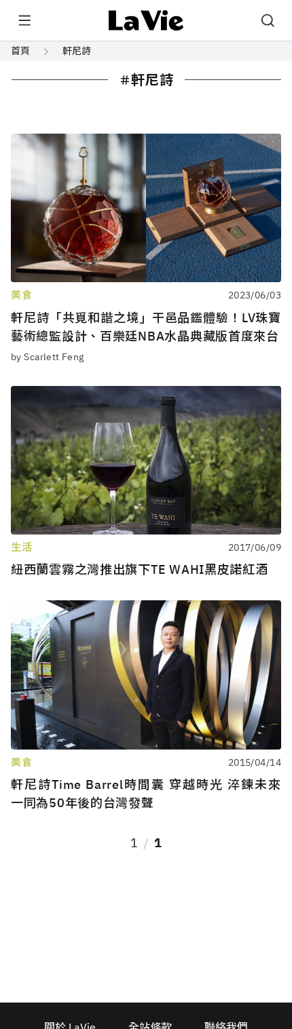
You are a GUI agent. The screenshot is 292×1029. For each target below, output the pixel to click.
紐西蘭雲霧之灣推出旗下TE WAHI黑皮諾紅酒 (139, 569)
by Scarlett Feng (47, 357)
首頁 (20, 51)
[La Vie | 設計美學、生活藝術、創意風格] (146, 20)
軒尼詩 (76, 51)
